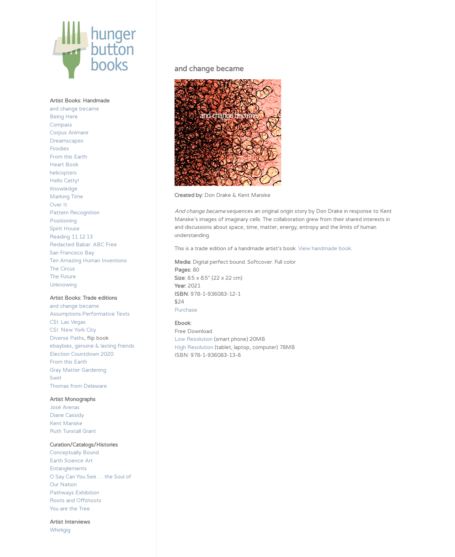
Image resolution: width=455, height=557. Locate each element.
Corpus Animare (69, 132)
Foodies (59, 148)
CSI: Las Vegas (68, 322)
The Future (63, 276)
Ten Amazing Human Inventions (88, 260)
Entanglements (68, 468)
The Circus (62, 269)
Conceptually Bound (74, 452)
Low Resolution (194, 339)
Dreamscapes (67, 141)
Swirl (55, 378)
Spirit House (65, 228)
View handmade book (324, 248)
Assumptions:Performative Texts (90, 314)
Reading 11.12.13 (71, 237)
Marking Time (66, 196)
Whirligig (60, 530)
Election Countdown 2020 (81, 354)
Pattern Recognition (75, 212)
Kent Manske (66, 423)
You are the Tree (70, 508)
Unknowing (63, 285)
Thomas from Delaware (78, 386)
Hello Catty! (64, 180)
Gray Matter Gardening (78, 370)
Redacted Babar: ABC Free (83, 244)
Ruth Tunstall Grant (73, 431)
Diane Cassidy (67, 415)
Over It (58, 205)
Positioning (63, 221)
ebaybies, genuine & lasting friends (92, 346)
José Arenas (65, 407)
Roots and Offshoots (75, 500)
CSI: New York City (73, 330)
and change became (74, 109)
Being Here (64, 116)
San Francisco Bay (72, 253)
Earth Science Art (71, 460)
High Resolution (194, 347)
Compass (61, 125)
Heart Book (64, 164)
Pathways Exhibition (74, 492)
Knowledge (63, 189)
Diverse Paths (67, 338)
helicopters (63, 173)
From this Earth (68, 157)
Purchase (186, 310)
